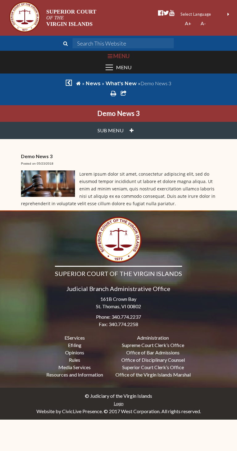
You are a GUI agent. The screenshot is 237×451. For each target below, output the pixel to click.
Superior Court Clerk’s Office (153, 367)
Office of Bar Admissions (153, 352)
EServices (74, 338)
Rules (74, 360)
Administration (153, 338)
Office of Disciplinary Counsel (153, 360)
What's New (121, 83)
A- (203, 23)
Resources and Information (74, 374)
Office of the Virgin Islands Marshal (153, 374)
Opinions (74, 352)
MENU (121, 56)
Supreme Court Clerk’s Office (153, 345)
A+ (188, 23)
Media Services (74, 367)
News (93, 83)
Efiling (74, 345)
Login (118, 403)
